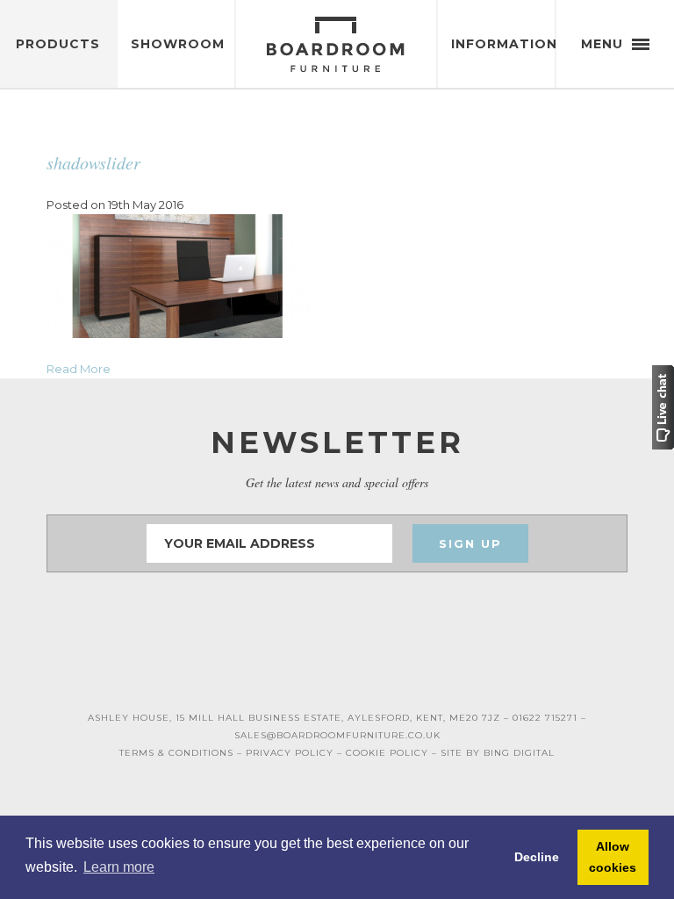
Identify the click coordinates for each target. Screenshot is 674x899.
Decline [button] (536, 857)
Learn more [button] (118, 866)
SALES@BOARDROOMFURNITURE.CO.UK (337, 735)
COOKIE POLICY (387, 753)
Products (58, 44)
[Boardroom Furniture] (337, 44)
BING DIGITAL (519, 753)
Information (503, 44)
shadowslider (93, 162)
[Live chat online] (663, 406)
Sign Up (470, 543)
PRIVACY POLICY (289, 753)
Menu (604, 44)
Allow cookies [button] (612, 856)
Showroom (178, 44)
